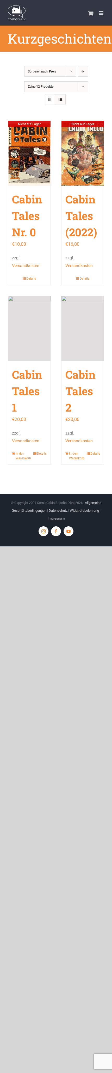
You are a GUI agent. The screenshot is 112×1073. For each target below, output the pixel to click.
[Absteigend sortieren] (83, 71)
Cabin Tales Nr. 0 (27, 215)
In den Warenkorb (22, 456)
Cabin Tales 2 (80, 390)
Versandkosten (25, 265)
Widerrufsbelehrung (84, 511)
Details (31, 278)
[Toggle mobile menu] (101, 13)
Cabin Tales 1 (27, 390)
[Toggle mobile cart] (91, 13)
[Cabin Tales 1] (29, 328)
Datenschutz (58, 511)
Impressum (56, 518)
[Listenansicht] (60, 99)
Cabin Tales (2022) (81, 215)
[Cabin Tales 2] (82, 328)
